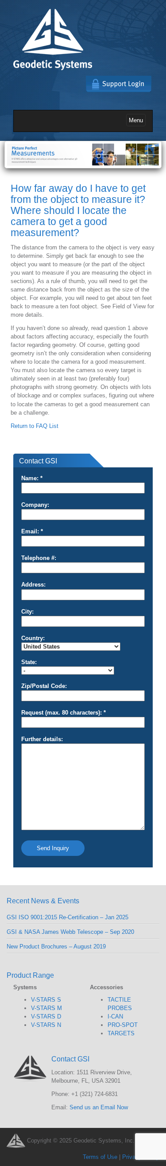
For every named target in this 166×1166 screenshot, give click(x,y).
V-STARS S (46, 999)
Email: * (32, 531)
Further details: (42, 739)
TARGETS (121, 1033)
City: (27, 611)
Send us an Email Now (98, 1107)
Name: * (31, 478)
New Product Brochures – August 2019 (56, 946)
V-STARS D (46, 1016)
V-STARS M (46, 1008)
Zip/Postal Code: (44, 686)
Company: (35, 504)
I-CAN (115, 1016)
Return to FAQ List (34, 426)
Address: (33, 584)
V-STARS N (46, 1025)
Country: (33, 638)
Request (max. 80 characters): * (63, 712)
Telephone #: (38, 558)
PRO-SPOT (123, 1025)
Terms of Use (100, 1157)
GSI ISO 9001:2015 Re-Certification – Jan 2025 (67, 917)
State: (29, 662)
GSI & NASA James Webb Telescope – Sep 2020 (70, 932)
